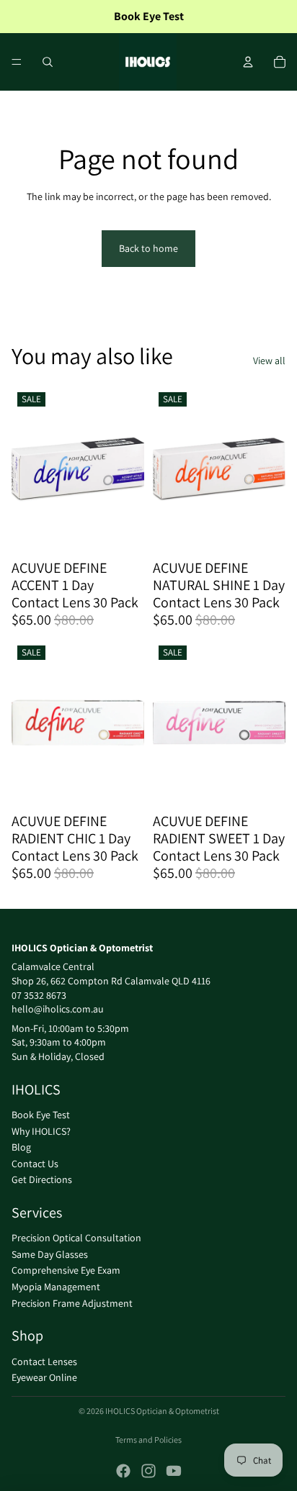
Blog (21, 1147)
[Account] (248, 62)
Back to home (148, 248)
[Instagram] (148, 1470)
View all (269, 360)
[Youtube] (173, 1470)
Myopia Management (56, 1286)
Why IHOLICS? (41, 1130)
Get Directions (42, 1179)
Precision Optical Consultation (76, 1237)
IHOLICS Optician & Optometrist (162, 1410)
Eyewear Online (44, 1377)
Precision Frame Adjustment (72, 1302)
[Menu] (16, 61)
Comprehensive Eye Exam (66, 1270)
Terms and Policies (148, 1439)
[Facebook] (123, 1470)
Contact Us (35, 1162)
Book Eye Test (41, 1114)
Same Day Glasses (50, 1254)
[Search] (47, 62)
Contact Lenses (44, 1360)
